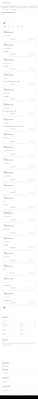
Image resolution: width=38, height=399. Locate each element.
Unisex (18, 26)
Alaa (8, 126)
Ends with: (21, 326)
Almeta (15, 111)
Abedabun (5, 31)
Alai (10, 126)
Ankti (4, 224)
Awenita (4, 277)
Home (3, 9)
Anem (7, 204)
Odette (18, 81)
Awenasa (5, 252)
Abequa (7, 66)
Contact (34, 397)
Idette (15, 81)
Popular (22, 26)
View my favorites (5, 366)
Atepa (4, 237)
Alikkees (4, 146)
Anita (7, 285)
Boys (9, 26)
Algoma (4, 133)
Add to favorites (32, 39)
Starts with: (3, 326)
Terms (31, 397)
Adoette (4, 73)
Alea (20, 126)
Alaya (15, 126)
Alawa (4, 118)
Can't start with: (4, 330)
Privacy (29, 397)
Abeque (7, 51)
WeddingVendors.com (6, 2)
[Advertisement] (19, 17)
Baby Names (6, 9)
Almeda (8, 111)
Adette (7, 81)
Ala (6, 126)
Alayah (18, 126)
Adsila (4, 88)
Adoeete (9, 81)
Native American (14, 9)
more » (23, 126)
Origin (10, 9)
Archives (26, 397)
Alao (12, 126)
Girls (13, 26)
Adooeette (12, 81)
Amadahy (5, 171)
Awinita (10, 285)
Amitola (4, 184)
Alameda (5, 103)
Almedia (12, 111)
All (4, 26)
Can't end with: (21, 330)
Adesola (7, 96)
